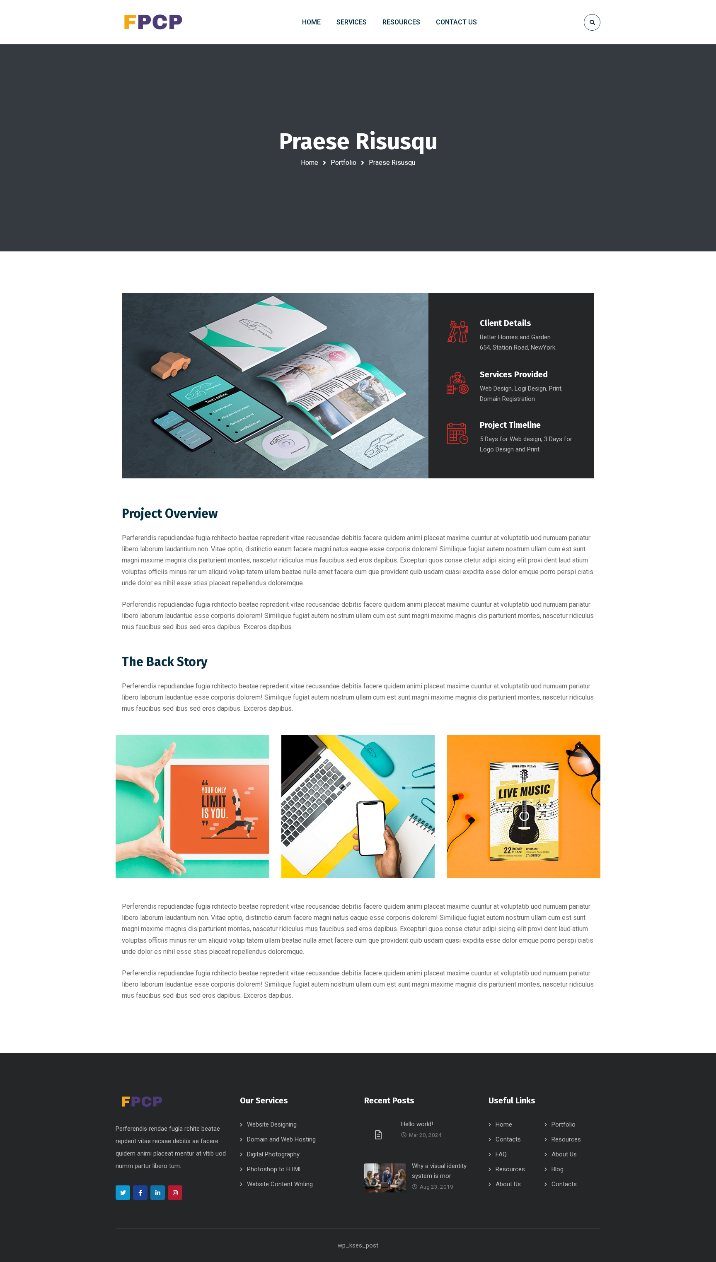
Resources (566, 1139)
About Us (564, 1154)
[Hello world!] (379, 1134)
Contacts (508, 1139)
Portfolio (343, 162)
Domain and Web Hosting (281, 1139)
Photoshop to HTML (274, 1169)
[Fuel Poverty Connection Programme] (153, 22)
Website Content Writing (280, 1184)
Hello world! (417, 1124)
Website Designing (272, 1124)
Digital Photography (273, 1154)
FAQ (501, 1154)
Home (309, 162)
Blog (558, 1169)
